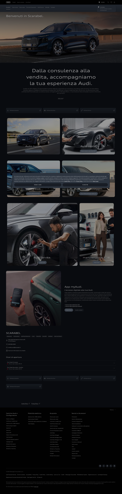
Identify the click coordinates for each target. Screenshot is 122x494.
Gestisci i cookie (37, 184)
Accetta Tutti (85, 184)
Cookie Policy (67, 181)
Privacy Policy (79, 181)
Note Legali (95, 181)
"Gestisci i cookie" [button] (40, 178)
